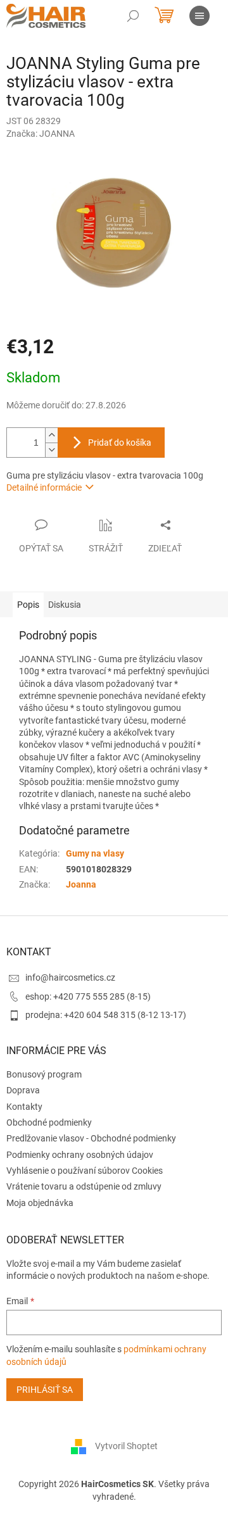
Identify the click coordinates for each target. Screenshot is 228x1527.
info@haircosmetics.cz (70, 977)
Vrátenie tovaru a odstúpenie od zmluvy (84, 1186)
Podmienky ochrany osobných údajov (79, 1155)
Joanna (81, 884)
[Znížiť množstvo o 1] (51, 450)
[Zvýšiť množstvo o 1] (51, 435)
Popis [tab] (28, 605)
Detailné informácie (44, 487)
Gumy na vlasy (95, 853)
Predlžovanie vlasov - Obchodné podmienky (91, 1138)
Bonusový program (44, 1074)
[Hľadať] (133, 15)
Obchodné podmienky (49, 1122)
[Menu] (199, 15)
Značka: (40, 134)
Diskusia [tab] (64, 605)
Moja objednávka (39, 1203)
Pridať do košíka (119, 442)
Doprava (23, 1090)
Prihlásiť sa (44, 1390)
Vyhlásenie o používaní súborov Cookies (84, 1171)
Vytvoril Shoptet (126, 1446)
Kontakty (24, 1107)
